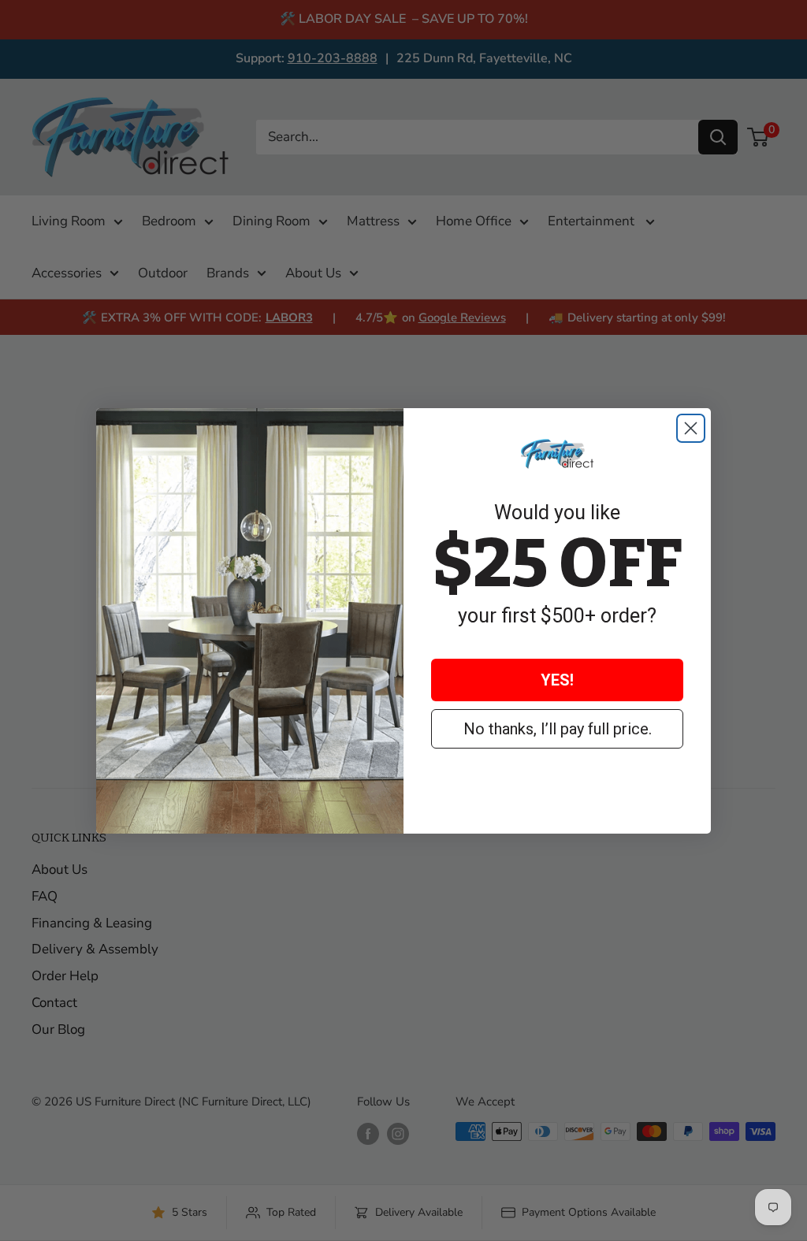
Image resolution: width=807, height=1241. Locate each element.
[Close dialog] (691, 428)
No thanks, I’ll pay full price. (557, 728)
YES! (557, 680)
